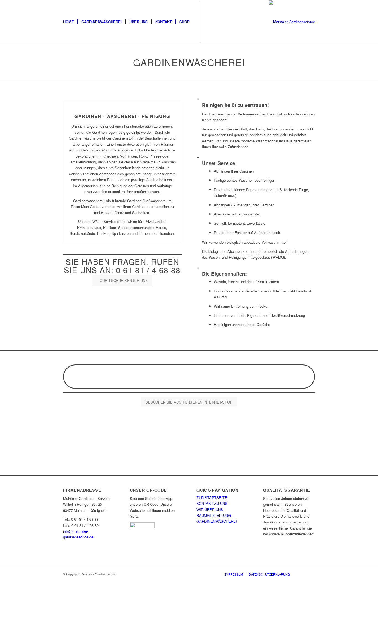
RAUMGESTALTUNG (213, 515)
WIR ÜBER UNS (209, 509)
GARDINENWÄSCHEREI (216, 521)
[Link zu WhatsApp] (217, 21)
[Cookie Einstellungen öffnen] (41, 621)
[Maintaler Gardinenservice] (292, 21)
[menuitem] (68, 21)
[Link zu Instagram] (209, 21)
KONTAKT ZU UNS (211, 503)
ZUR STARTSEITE (211, 497)
